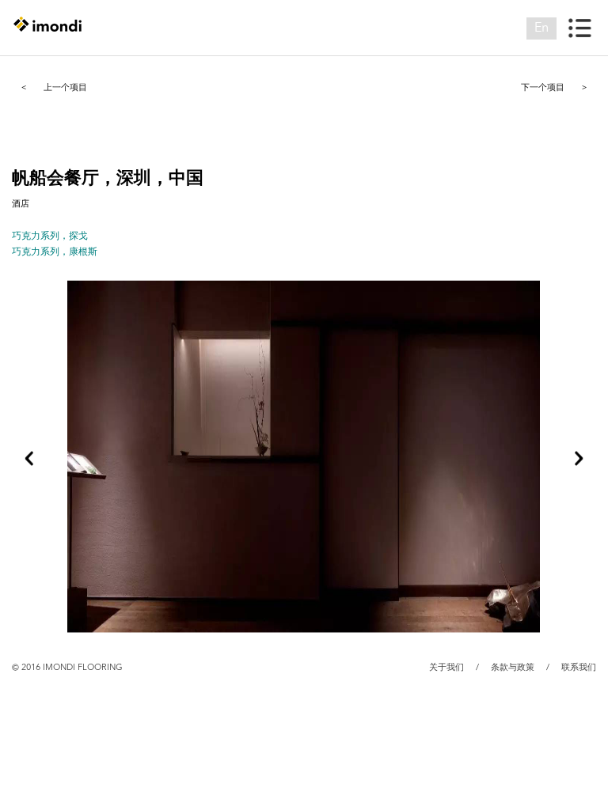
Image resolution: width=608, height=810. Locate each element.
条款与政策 (512, 668)
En (541, 28)
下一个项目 (554, 87)
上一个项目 (54, 87)
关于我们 (446, 668)
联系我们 (578, 668)
